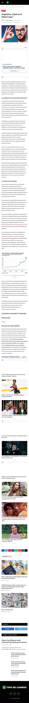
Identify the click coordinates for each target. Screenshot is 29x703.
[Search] (27, 2)
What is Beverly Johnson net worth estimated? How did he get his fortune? (18, 672)
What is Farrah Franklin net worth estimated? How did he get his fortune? (18, 663)
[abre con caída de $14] (14, 600)
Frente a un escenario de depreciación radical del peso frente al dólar (14, 224)
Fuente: (3, 321)
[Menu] (2, 2)
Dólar (3, 10)
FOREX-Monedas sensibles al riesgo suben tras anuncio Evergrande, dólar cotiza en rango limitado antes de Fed (13, 586)
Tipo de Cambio (16, 698)
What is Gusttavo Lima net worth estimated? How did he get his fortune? (18, 654)
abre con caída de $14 (7, 609)
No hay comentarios (7, 22)
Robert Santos (9, 20)
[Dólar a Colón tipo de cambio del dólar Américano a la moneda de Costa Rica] (14, 567)
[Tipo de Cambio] (14, 2)
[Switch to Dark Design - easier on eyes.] (25, 2)
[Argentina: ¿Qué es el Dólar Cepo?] (14, 33)
